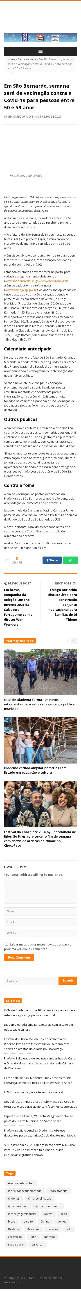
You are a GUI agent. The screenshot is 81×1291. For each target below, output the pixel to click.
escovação (15, 1237)
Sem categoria (27, 59)
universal (37, 1244)
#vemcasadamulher (21, 1183)
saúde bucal (16, 1244)
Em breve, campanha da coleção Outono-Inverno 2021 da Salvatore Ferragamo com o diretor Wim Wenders (18, 607)
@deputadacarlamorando (25, 1191)
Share (53, 560)
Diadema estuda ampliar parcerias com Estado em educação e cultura (35, 770)
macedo (49, 1237)
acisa (64, 1214)
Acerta (48, 1214)
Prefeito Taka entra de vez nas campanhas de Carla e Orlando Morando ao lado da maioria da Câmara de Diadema (39, 1063)
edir (69, 1229)
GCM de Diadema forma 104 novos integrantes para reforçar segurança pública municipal (39, 704)
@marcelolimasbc (39, 1198)
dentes (61, 1221)
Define (45, 1221)
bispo (12, 1221)
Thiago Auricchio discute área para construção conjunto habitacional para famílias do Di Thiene (62, 605)
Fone (33, 1237)
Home (11, 59)
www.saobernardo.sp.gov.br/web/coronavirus (36, 281)
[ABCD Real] (40, 19)
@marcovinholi (17, 1206)
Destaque (33, 1229)
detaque (52, 1229)
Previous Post (19, 583)
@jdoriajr (14, 1198)
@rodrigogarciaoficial (22, 1214)
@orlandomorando (47, 1206)
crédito (28, 1221)
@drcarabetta (59, 1191)
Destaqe (13, 1229)
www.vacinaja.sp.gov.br (21, 290)
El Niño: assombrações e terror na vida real (33, 1092)
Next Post (63, 583)
